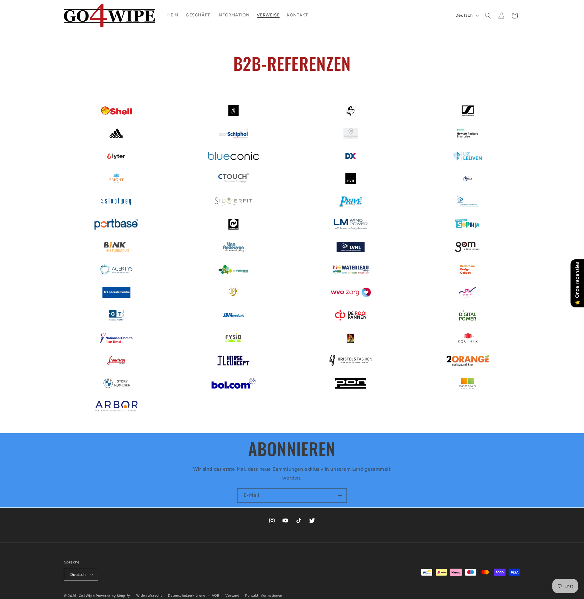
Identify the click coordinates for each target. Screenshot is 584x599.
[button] (488, 15)
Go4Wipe (87, 596)
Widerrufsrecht (149, 595)
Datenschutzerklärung (187, 595)
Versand (232, 595)
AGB (215, 595)
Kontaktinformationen (263, 595)
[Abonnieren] (339, 495)
